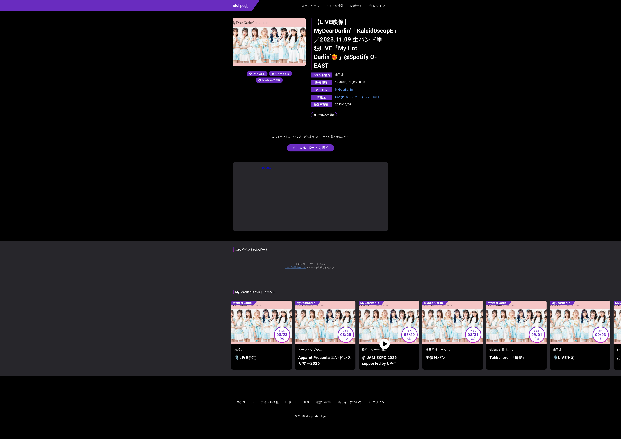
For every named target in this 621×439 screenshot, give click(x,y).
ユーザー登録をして (295, 267)
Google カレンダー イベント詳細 (357, 97)
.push (240, 6)
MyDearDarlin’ (344, 89)
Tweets (266, 167)
